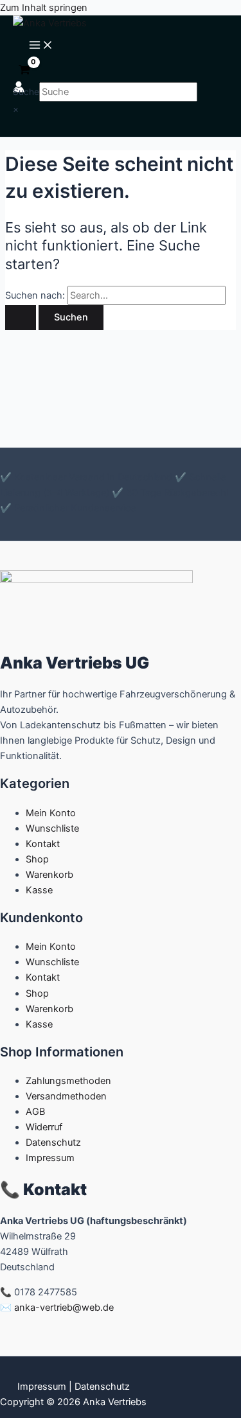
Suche (26, 92)
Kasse (39, 890)
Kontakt (43, 844)
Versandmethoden (66, 1096)
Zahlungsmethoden (68, 1081)
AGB (35, 1111)
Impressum (50, 1158)
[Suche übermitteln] (20, 317)
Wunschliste (52, 828)
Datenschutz (53, 1142)
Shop (37, 859)
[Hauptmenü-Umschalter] (41, 46)
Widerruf (44, 1127)
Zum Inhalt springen (43, 7)
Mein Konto (51, 813)
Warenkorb (49, 874)
